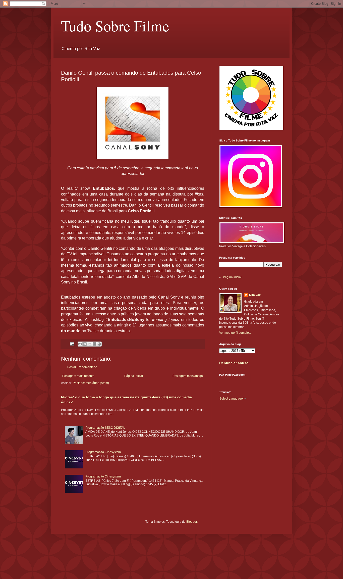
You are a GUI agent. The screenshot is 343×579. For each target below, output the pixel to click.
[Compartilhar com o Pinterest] (99, 344)
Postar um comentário (82, 367)
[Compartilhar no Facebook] (94, 344)
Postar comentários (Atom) (91, 383)
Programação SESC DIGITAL (105, 427)
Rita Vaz (255, 295)
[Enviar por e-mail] (80, 344)
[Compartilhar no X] (89, 344)
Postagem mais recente (78, 376)
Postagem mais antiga (188, 376)
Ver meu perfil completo (235, 332)
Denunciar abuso (234, 363)
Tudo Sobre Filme (115, 26)
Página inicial (133, 376)
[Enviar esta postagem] (72, 343)
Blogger (191, 521)
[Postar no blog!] (84, 344)
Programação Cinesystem (103, 452)
